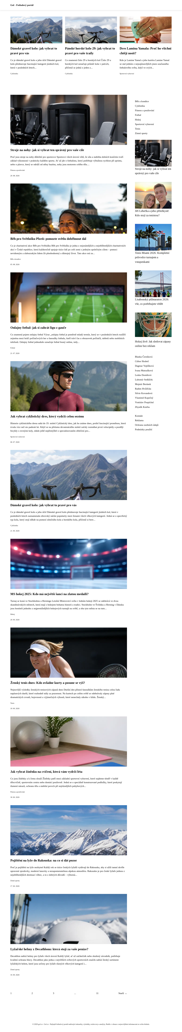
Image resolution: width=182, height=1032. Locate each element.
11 (97, 993)
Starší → (122, 993)
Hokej (12, 614)
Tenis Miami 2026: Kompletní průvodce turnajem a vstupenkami (152, 257)
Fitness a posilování (17, 170)
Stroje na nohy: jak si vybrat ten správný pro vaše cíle (47, 150)
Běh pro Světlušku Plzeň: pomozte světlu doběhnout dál (48, 238)
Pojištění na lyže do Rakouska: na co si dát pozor (43, 860)
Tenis (12, 703)
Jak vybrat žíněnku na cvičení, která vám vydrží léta (46, 771)
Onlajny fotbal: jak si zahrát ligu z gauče (38, 327)
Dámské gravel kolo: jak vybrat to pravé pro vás (43, 505)
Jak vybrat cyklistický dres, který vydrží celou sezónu (47, 416)
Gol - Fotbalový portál (21, 5)
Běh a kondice (15, 259)
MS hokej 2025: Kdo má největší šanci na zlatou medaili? (49, 594)
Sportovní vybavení (127, 74)
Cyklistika (14, 74)
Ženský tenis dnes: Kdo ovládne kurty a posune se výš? (47, 682)
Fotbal (12, 348)
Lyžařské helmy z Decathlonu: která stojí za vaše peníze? (49, 949)
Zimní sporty (15, 881)
